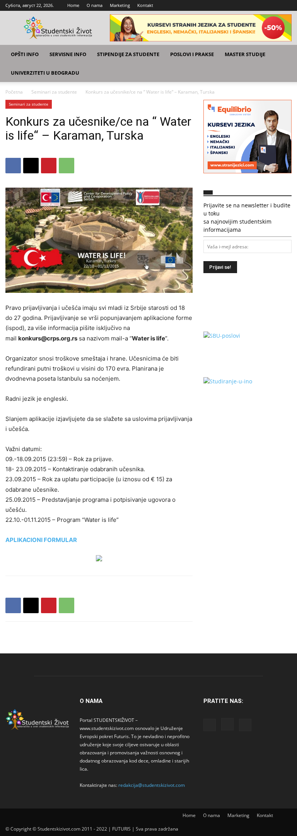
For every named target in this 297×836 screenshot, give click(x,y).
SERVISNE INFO (68, 54)
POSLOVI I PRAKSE (192, 54)
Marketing (120, 5)
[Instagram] (273, 5)
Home (73, 5)
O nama (94, 5)
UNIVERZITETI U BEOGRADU (45, 72)
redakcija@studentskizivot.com (151, 785)
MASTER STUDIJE (245, 54)
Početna (14, 92)
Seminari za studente (54, 92)
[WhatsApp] (66, 165)
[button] (282, 54)
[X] (286, 5)
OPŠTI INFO (25, 54)
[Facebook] (260, 5)
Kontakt (145, 5)
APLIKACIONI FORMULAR (41, 540)
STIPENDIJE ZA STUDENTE (128, 54)
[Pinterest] (48, 165)
